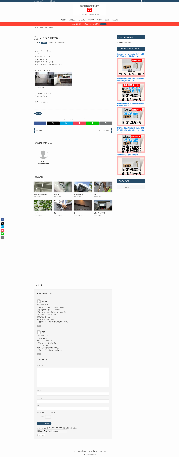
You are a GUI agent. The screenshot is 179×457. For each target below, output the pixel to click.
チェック (103, 24)
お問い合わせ (102, 451)
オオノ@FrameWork (43, 162)
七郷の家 (44, 42)
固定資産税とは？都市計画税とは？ (127, 155)
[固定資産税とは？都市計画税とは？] (131, 175)
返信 (39, 325)
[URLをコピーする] (105, 123)
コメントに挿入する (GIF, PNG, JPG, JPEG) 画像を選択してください (57, 428)
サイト (38, 405)
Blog (95, 451)
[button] (40, 123)
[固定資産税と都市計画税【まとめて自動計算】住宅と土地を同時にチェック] (131, 101)
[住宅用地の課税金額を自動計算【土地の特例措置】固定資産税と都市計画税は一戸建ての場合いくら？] (131, 152)
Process (90, 451)
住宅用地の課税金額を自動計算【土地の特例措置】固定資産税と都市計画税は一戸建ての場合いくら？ (131, 130)
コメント (40, 366)
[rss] (142, 1)
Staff (84, 451)
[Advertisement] (73, 251)
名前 (39, 390)
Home (74, 451)
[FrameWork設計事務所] (89, 10)
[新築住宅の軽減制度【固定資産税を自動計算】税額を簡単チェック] (131, 125)
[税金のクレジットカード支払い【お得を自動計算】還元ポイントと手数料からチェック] (131, 76)
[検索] (144, 1)
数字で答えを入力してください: (46, 412)
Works (80, 451)
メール (39, 398)
